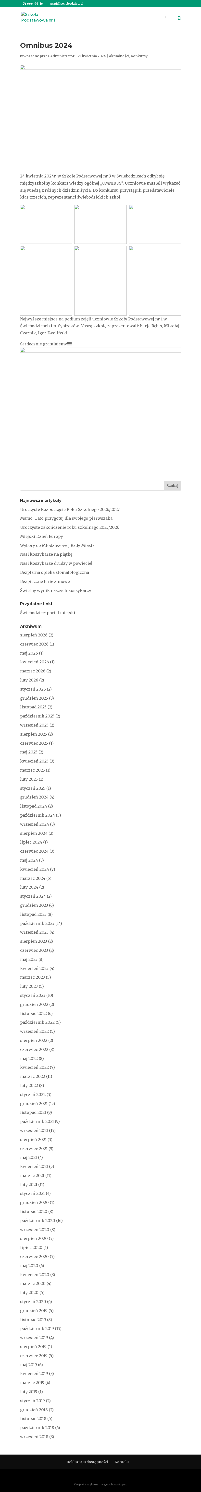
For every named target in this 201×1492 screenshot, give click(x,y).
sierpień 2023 (33, 941)
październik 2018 (37, 1427)
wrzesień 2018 (34, 1436)
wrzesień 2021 (34, 1130)
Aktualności (119, 56)
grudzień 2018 (34, 1409)
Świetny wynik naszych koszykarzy (55, 590)
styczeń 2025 (32, 788)
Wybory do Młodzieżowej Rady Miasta (57, 545)
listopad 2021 (33, 1112)
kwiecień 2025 (34, 761)
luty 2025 (29, 779)
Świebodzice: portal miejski (47, 612)
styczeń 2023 (32, 995)
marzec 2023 (32, 977)
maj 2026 (29, 653)
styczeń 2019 (32, 1400)
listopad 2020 (33, 1211)
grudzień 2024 (34, 797)
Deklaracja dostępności (87, 1462)
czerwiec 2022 (34, 1049)
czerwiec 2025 (34, 743)
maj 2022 (29, 1058)
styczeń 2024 (33, 896)
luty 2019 (28, 1391)
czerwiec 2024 (34, 851)
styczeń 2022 (33, 1094)
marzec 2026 (32, 671)
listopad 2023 (33, 914)
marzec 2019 (32, 1382)
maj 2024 (29, 860)
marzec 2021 (32, 1175)
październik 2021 (37, 1121)
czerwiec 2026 (34, 644)
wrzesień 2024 (34, 824)
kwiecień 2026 (34, 661)
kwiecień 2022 (34, 1067)
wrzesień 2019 (34, 1337)
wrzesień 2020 (34, 1229)
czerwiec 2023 (34, 950)
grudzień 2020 (34, 1202)
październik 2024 (37, 815)
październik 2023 (37, 923)
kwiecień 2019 (34, 1373)
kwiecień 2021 (34, 1166)
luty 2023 (29, 986)
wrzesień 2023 (34, 932)
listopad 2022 (33, 1013)
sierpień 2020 (34, 1238)
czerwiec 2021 (34, 1148)
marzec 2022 (32, 1076)
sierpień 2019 (33, 1346)
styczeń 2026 (33, 689)
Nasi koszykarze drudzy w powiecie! (56, 563)
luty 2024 (29, 887)
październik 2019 (37, 1328)
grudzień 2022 (34, 1004)
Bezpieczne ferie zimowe (45, 581)
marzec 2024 (32, 878)
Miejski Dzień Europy (41, 536)
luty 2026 (29, 680)
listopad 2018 (33, 1418)
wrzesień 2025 (34, 725)
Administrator (62, 56)
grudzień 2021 (34, 1103)
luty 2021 (28, 1184)
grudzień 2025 (34, 698)
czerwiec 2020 (34, 1256)
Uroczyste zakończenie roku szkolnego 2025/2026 (69, 527)
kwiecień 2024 (34, 869)
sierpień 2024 (34, 833)
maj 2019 (28, 1364)
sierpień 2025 (33, 734)
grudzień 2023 (34, 905)
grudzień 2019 (34, 1310)
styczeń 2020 (33, 1301)
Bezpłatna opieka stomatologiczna (54, 572)
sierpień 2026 (34, 635)
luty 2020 (29, 1292)
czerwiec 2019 (34, 1355)
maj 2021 (28, 1157)
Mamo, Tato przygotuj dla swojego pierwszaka (66, 518)
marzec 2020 (33, 1283)
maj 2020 (29, 1265)
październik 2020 (37, 1220)
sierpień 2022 (33, 1040)
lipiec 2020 (31, 1247)
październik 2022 (37, 1022)
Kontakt (121, 1462)
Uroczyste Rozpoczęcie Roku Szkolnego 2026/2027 (70, 509)
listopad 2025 (33, 707)
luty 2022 (29, 1085)
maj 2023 (29, 959)
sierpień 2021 (33, 1139)
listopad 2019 (33, 1319)
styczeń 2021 (32, 1193)
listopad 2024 (33, 806)
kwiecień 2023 (34, 968)
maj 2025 (29, 752)
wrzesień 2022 (34, 1031)
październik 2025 (37, 716)
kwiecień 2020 (34, 1274)
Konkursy (139, 56)
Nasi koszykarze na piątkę (46, 554)
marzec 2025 (32, 770)
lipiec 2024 (31, 842)
